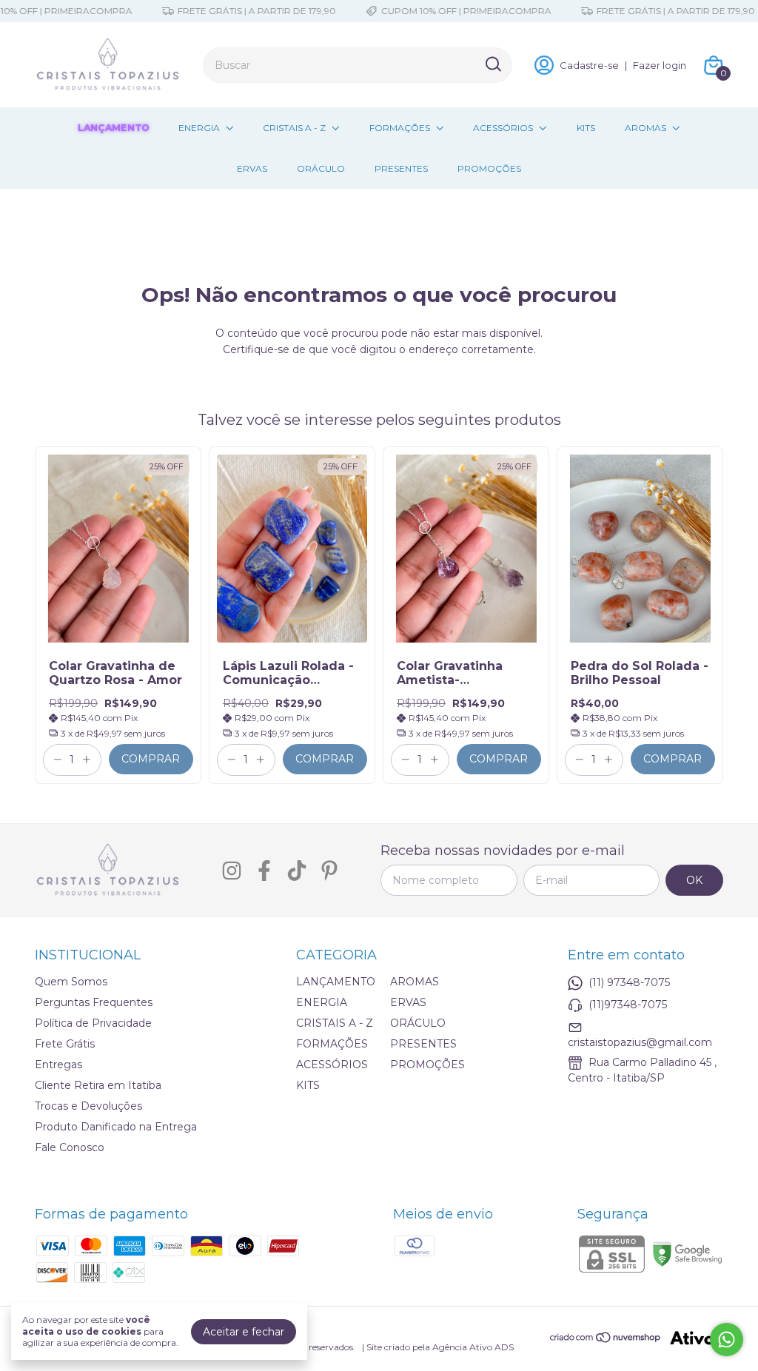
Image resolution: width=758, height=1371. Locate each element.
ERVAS (252, 168)
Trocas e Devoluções (88, 1106)
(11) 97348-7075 (629, 982)
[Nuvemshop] (606, 1340)
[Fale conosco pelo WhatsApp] (726, 1339)
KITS (586, 127)
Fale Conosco (69, 1147)
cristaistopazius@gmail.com (640, 1042)
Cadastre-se (589, 65)
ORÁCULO (321, 168)
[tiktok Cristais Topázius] (297, 871)
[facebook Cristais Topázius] (264, 871)
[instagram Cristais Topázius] (231, 871)
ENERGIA (199, 127)
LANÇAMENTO (113, 127)
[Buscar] (492, 64)
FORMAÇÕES (399, 127)
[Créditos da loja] (693, 1338)
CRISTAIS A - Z (294, 127)
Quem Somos (71, 981)
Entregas (58, 1064)
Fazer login (659, 65)
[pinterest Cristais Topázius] (329, 871)
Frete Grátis (65, 1043)
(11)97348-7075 (627, 1004)
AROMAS (645, 127)
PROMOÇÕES (489, 168)
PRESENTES (401, 168)
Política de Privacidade (93, 1023)
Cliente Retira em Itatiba (98, 1085)
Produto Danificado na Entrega (116, 1126)
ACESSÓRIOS (503, 127)
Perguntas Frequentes (93, 1002)
